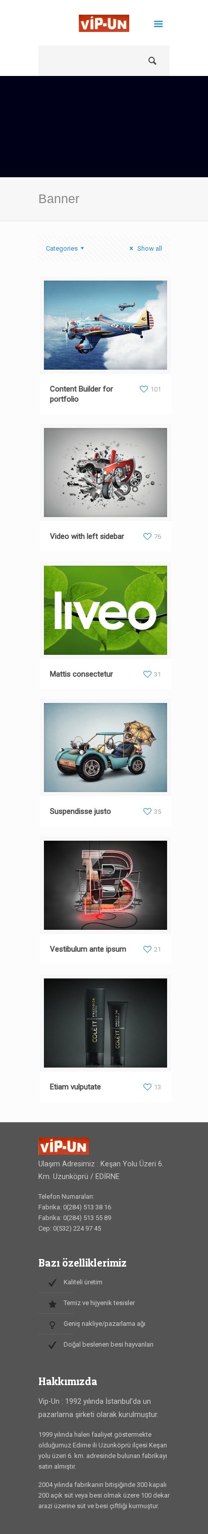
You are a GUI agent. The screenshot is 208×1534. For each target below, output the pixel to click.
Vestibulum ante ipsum (88, 949)
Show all (149, 248)
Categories (62, 248)
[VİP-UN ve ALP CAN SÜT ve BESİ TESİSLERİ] (104, 25)
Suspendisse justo (80, 811)
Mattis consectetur (81, 674)
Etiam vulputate (75, 1086)
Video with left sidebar (87, 536)
